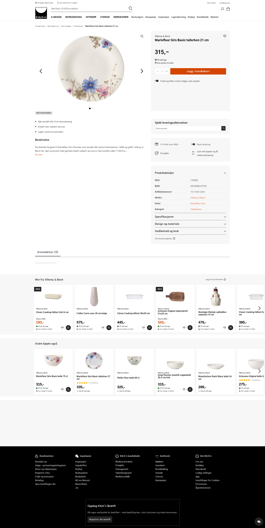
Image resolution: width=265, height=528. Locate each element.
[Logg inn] (222, 9)
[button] (224, 36)
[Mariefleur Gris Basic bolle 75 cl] (53, 360)
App (197, 476)
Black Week (81, 484)
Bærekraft (201, 469)
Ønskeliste (80, 476)
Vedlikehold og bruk (167, 231)
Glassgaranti (121, 469)
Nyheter (214, 17)
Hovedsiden (40, 26)
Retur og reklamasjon (46, 469)
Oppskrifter (81, 465)
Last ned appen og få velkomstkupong (207, 153)
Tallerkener (78, 26)
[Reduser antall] (157, 71)
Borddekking (53, 26)
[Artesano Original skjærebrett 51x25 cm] (175, 296)
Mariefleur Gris (197, 203)
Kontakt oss (41, 461)
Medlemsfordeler (124, 461)
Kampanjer (150, 17)
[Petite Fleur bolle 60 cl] (134, 360)
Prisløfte (164, 153)
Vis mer (38, 154)
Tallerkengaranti (123, 472)
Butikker (200, 465)
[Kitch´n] (41, 13)
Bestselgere (137, 17)
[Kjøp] (68, 327)
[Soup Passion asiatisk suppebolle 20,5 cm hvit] (175, 360)
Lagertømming (178, 17)
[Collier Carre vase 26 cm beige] (94, 296)
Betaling (39, 480)
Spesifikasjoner (164, 217)
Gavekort (160, 465)
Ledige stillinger (204, 472)
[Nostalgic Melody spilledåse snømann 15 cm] (215, 296)
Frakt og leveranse (44, 476)
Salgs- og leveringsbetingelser (50, 465)
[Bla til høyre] (141, 71)
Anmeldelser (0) (47, 252)
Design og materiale (167, 224)
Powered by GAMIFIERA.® (45, 263)
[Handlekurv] (228, 9)
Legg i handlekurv (198, 71)
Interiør (159, 472)
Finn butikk (211, 3)
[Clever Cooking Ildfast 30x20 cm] (134, 296)
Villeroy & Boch (162, 36)
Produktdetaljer (164, 173)
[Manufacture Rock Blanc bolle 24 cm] (215, 360)
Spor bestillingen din (45, 484)
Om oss (199, 461)
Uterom (159, 476)
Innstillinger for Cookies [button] (207, 480)
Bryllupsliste (81, 472)
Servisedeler (66, 26)
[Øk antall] (166, 71)
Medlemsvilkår (122, 476)
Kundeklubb (203, 17)
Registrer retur (42, 472)
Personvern (201, 484)
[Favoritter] (62, 327)
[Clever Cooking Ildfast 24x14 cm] (53, 296)
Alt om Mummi (82, 480)
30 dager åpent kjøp (45, 3)
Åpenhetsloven (203, 487)
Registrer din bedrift (100, 519)
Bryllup (191, 17)
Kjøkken (159, 461)
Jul (76, 487)
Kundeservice (224, 3)
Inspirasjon (163, 17)
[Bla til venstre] (40, 71)
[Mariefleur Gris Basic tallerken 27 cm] (94, 360)
